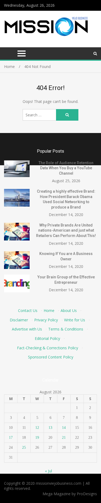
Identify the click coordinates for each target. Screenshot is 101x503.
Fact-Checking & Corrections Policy (47, 347)
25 (24, 447)
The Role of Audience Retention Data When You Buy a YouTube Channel (66, 168)
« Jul (48, 470)
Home (49, 310)
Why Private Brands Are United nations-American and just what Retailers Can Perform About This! (66, 230)
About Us (69, 310)
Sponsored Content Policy (50, 357)
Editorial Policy (47, 338)
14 (64, 428)
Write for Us (74, 319)
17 (11, 438)
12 (37, 428)
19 (37, 438)
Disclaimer (19, 319)
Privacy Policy (46, 319)
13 (50, 428)
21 (64, 438)
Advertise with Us (27, 329)
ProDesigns (87, 493)
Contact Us (27, 310)
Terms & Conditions (65, 329)
